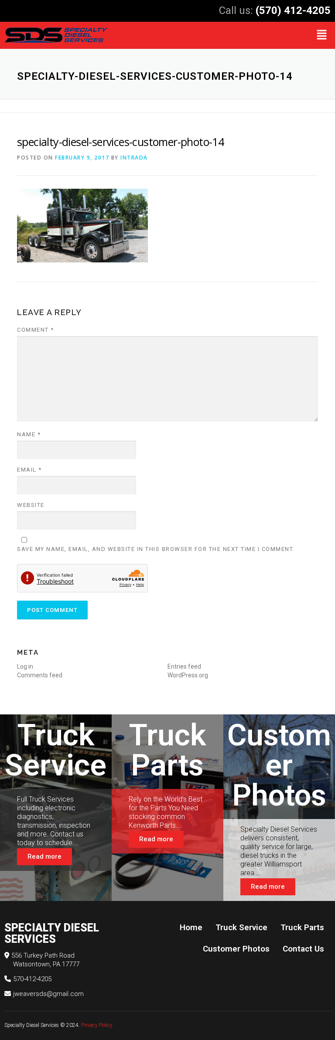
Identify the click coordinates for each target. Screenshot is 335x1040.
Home (191, 927)
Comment (35, 329)
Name (29, 434)
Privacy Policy (97, 1025)
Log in (25, 666)
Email (29, 469)
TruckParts (167, 750)
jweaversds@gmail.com (48, 994)
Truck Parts (302, 927)
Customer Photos (236, 949)
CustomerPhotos (279, 765)
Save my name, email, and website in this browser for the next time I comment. (156, 549)
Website (30, 505)
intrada (134, 157)
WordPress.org (188, 675)
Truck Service (241, 927)
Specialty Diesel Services (31, 1025)
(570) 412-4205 (293, 10)
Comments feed (39, 675)
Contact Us (303, 949)
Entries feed (184, 666)
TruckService (55, 750)
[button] (322, 35)
